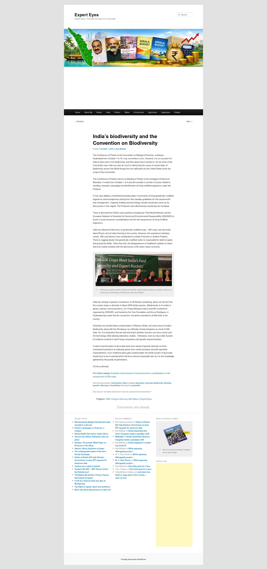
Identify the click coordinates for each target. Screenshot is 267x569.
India (108, 112)
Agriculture (152, 112)
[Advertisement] (133, 88)
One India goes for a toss (139, 466)
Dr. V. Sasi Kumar (122, 460)
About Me (88, 112)
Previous (79, 121)
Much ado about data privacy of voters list (93, 489)
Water (127, 112)
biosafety (167, 383)
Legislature (165, 112)
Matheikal (119, 436)
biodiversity (158, 383)
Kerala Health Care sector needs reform (91, 433)
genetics (96, 385)
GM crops (104, 385)
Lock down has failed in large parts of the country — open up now (132, 475)
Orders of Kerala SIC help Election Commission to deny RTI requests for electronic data (91, 460)
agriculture (140, 383)
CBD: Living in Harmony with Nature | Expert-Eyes (129, 398)
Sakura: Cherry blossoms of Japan (89, 448)
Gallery (177, 112)
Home (77, 112)
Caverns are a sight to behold (87, 466)
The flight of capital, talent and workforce (92, 486)
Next (189, 121)
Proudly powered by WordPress (133, 559)
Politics (117, 112)
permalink (136, 385)
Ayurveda (149, 383)
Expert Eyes (87, 15)
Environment (139, 112)
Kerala (99, 112)
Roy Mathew (121, 149)
